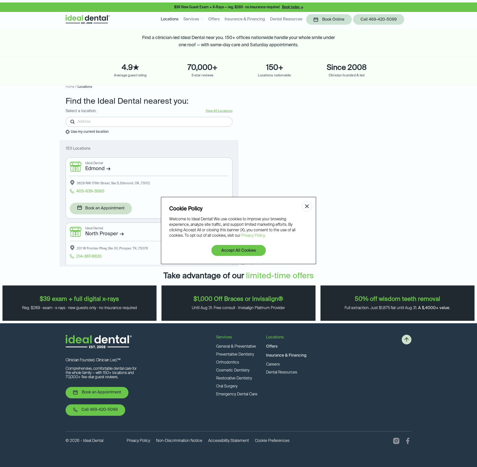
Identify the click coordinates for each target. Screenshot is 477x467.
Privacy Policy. (253, 236)
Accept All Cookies (238, 251)
